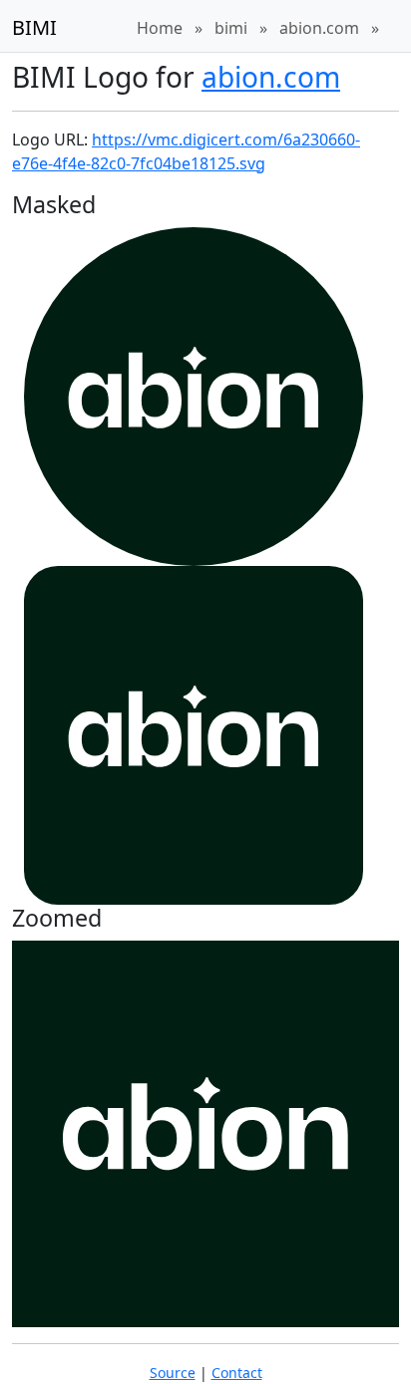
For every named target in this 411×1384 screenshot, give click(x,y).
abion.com (319, 28)
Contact (236, 1372)
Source (173, 1372)
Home (160, 28)
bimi (230, 28)
